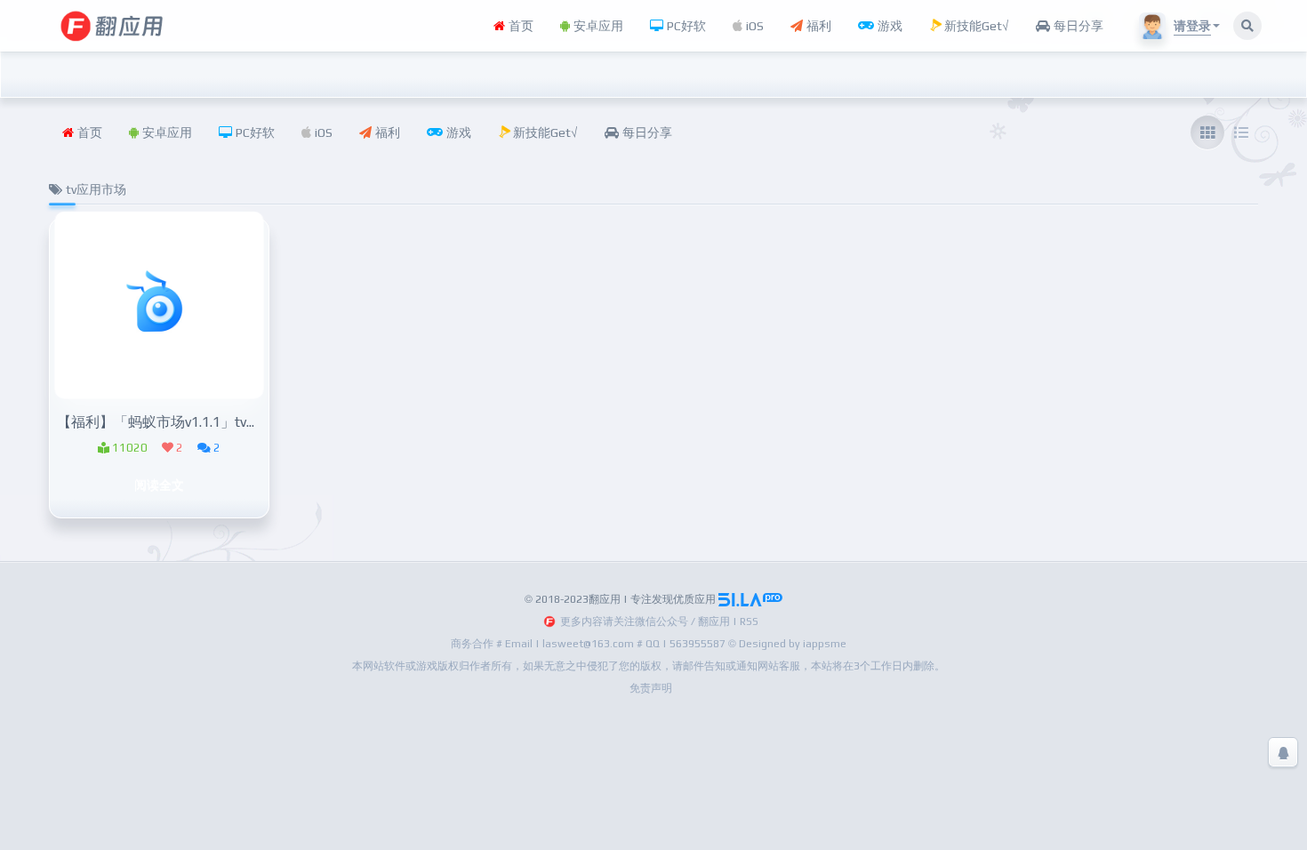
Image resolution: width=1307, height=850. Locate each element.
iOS (753, 26)
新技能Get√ (975, 26)
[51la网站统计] (750, 599)
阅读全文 (159, 484)
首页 (519, 26)
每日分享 (1076, 26)
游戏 (888, 26)
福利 (817, 26)
